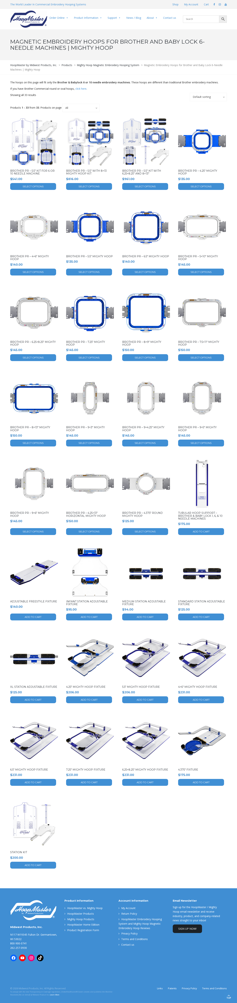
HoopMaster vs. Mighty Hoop (85, 908)
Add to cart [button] (201, 531)
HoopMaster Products (80, 913)
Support (112, 17)
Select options (33, 186)
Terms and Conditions (134, 939)
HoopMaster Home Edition (83, 924)
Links (160, 988)
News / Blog (133, 17)
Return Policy (129, 913)
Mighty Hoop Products (80, 919)
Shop (175, 4)
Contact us (169, 17)
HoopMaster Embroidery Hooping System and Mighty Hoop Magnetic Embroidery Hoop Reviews (140, 923)
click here (80, 88)
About (150, 17)
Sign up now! (187, 928)
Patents (172, 988)
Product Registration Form (83, 930)
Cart (206, 4)
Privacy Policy (129, 933)
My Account (191, 4)
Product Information (86, 17)
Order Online (57, 17)
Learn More (54, 995)
